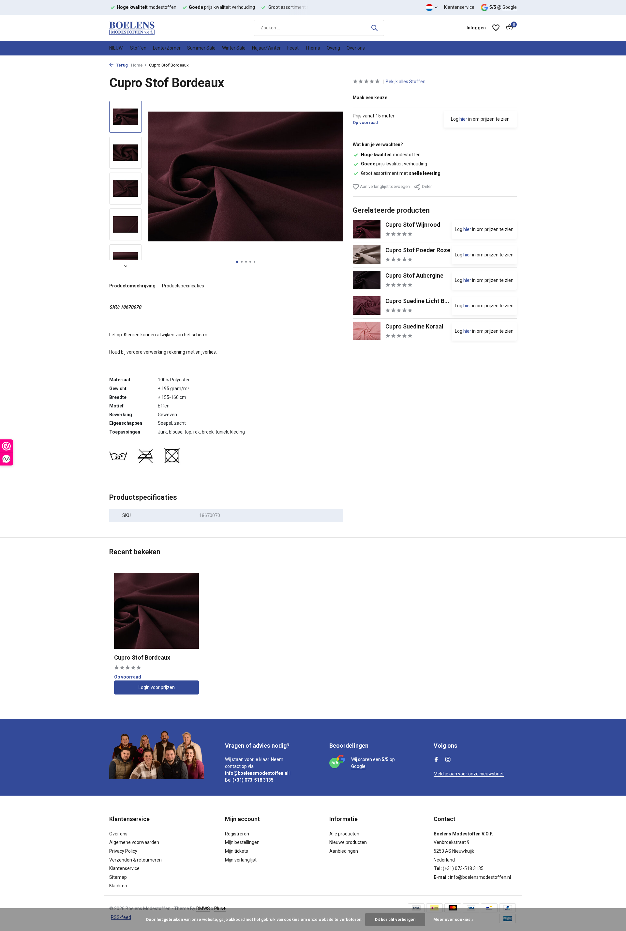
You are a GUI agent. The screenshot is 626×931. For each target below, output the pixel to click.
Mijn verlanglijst (241, 859)
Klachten (118, 885)
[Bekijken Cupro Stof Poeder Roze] (366, 254)
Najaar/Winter (266, 48)
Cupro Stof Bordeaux (142, 657)
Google (509, 7)
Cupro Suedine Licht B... (417, 300)
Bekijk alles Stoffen (405, 81)
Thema (312, 48)
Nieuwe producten (348, 842)
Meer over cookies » (453, 919)
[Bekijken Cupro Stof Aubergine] (366, 280)
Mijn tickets (236, 851)
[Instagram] (448, 760)
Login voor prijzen (157, 687)
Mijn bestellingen (242, 842)
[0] (508, 28)
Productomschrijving (132, 285)
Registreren (237, 833)
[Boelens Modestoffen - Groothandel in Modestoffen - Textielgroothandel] (141, 28)
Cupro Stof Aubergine (414, 275)
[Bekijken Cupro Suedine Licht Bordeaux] (366, 305)
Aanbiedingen (343, 851)
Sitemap (118, 877)
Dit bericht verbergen (395, 919)
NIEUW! (116, 48)
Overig (333, 48)
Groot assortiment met (400, 173)
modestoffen (391, 154)
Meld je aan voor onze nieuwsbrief (469, 773)
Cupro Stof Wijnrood (412, 224)
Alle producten (344, 833)
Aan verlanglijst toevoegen (384, 186)
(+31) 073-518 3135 (463, 868)
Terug (121, 65)
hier (463, 119)
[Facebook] (436, 760)
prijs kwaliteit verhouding (394, 163)
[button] (237, 262)
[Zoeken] (374, 27)
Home (136, 65)
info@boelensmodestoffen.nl (480, 877)
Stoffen (138, 48)
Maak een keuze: (371, 97)
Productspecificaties (183, 285)
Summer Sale (201, 48)
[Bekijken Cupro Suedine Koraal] (366, 331)
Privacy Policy (123, 851)
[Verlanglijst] (495, 27)
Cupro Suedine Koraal (414, 326)
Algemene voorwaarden (134, 842)
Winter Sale (234, 48)
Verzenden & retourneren (135, 859)
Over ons (356, 48)
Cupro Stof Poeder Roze (417, 249)
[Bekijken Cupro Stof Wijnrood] (366, 229)
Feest (293, 48)
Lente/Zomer (167, 48)
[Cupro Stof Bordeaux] (156, 611)
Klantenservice (459, 7)
